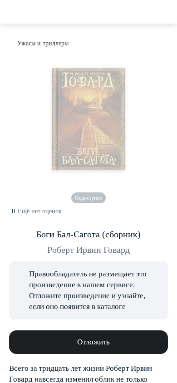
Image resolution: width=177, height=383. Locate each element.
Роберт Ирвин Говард (88, 250)
